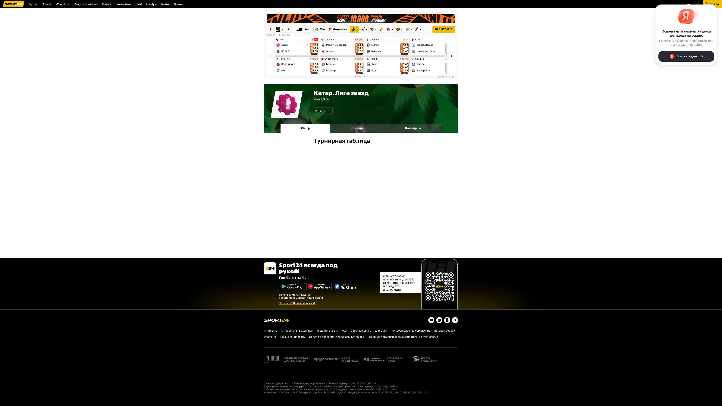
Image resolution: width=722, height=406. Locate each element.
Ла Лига (329, 39)
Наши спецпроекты (292, 336)
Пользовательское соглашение (410, 330)
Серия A (374, 39)
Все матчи (442, 29)
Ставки (106, 4)
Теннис (165, 4)
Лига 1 (373, 59)
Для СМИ (381, 330)
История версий (444, 330)
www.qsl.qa (321, 99)
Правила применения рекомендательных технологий (403, 336)
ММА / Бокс (63, 4)
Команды (357, 128)
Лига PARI (285, 59)
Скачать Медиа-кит (322, 386)
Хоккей (47, 4)
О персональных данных (297, 330)
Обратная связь (360, 330)
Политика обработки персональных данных (337, 336)
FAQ (344, 330)
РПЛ (282, 39)
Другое (178, 4)
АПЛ (417, 39)
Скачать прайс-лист (345, 386)
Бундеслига (331, 59)
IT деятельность (327, 330)
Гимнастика (123, 4)
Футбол (33, 4)
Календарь (413, 128)
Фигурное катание (86, 4)
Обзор (305, 128)
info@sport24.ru (389, 386)
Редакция (270, 336)
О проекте (270, 330)
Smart (138, 4)
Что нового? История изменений (297, 303)
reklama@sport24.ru (300, 386)
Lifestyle (151, 4)
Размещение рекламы (276, 386)
